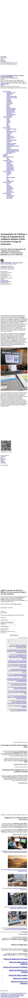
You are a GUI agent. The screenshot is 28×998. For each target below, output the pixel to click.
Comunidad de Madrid (11, 143)
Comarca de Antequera (11, 96)
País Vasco (9, 147)
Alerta (2, 458)
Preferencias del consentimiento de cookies (10, 996)
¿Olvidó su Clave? (4, 626)
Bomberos (9, 162)
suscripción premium (20, 596)
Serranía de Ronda (10, 110)
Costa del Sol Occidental (12, 97)
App (7, 77)
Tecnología (9, 190)
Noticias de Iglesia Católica (18, 975)
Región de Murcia (10, 144)
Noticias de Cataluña (20, 978)
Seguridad (5, 160)
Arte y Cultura (6, 156)
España (5, 127)
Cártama (8, 95)
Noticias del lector (10, 195)
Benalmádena (9, 93)
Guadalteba (9, 101)
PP (7, 178)
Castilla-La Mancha (11, 137)
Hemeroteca (7, 84)
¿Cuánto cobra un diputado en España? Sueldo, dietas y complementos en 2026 (17, 692)
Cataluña (8, 138)
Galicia (8, 142)
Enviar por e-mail (4, 280)
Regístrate (3, 60)
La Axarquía (9, 102)
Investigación (9, 187)
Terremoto (3, 461)
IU (7, 176)
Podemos (8, 173)
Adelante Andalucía (11, 177)
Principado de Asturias (11, 131)
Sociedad (5, 182)
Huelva (8, 122)
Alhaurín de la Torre (11, 92)
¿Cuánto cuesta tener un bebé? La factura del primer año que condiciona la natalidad (17, 675)
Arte (7, 158)
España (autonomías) (11, 152)
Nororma (8, 107)
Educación (9, 185)
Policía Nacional (10, 165)
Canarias (8, 133)
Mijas (8, 105)
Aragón (8, 130)
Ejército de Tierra (10, 170)
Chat (2, 77)
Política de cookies (20, 995)
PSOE (8, 179)
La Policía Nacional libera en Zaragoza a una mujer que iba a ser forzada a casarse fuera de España (16, 697)
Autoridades (3, 462)
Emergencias (3, 459)
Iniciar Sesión (3, 61)
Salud (8, 184)
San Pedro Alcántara (13, 82)
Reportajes (9, 194)
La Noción (3, 75)
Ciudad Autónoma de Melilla (13, 150)
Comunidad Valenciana (12, 139)
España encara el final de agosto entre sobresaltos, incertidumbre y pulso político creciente (17, 646)
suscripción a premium (16, 604)
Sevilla (8, 126)
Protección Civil (10, 161)
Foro (5, 77)
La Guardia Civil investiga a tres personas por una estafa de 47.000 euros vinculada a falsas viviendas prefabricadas (16, 651)
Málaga (5, 91)
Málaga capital (10, 103)
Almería (8, 118)
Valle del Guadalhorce (11, 114)
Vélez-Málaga (10, 115)
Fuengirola (9, 99)
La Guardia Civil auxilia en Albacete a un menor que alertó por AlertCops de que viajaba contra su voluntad (16, 702)
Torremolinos (9, 113)
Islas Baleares (9, 132)
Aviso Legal (20, 994)
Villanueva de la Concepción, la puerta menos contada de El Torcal (18, 684)
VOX (8, 175)
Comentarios (10, 266)
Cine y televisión (10, 192)
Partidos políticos (10, 181)
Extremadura (9, 141)
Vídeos (23, 82)
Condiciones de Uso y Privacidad (8, 995)
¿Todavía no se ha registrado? (7, 622)
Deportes (5, 155)
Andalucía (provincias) (11, 129)
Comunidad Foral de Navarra (13, 145)
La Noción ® (3, 993)
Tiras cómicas (9, 198)
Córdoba (8, 120)
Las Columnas (10, 196)
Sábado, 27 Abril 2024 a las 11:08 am (9, 263)
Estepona (8, 98)
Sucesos (8, 183)
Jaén (7, 124)
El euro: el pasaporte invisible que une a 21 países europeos (20, 688)
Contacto (15, 994)
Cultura (8, 159)
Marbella (8, 104)
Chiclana (10, 319)
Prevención (3, 456)
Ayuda (13, 993)
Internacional (9, 153)
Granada (8, 121)
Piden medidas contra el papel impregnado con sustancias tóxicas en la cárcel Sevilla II (17, 661)
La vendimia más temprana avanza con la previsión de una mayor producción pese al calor (18, 710)
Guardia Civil (9, 166)
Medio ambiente (10, 188)
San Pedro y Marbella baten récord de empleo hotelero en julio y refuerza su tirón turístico (16, 666)
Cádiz (8, 119)
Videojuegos (9, 189)
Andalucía (5, 116)
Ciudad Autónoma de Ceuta (12, 149)
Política (5, 171)
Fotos (20, 82)
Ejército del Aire (10, 169)
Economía (5, 154)
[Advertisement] (14, 14)
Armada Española (10, 167)
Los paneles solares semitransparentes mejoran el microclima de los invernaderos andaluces (17, 670)
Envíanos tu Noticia (8, 994)
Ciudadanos (9, 172)
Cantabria (9, 135)
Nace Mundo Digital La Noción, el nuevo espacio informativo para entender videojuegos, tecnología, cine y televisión (17, 656)
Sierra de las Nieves (11, 112)
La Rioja (8, 148)
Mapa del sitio (19, 993)
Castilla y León (10, 136)
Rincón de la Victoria (11, 108)
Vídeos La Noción (4, 82)
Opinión (5, 193)
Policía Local (9, 164)
